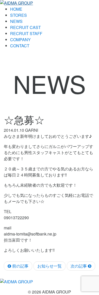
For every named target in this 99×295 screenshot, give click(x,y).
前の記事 (19, 266)
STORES (18, 15)
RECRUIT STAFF (26, 33)
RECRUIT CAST (25, 27)
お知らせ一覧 (49, 266)
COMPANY (20, 39)
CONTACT (19, 46)
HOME (16, 9)
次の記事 (79, 266)
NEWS (16, 21)
